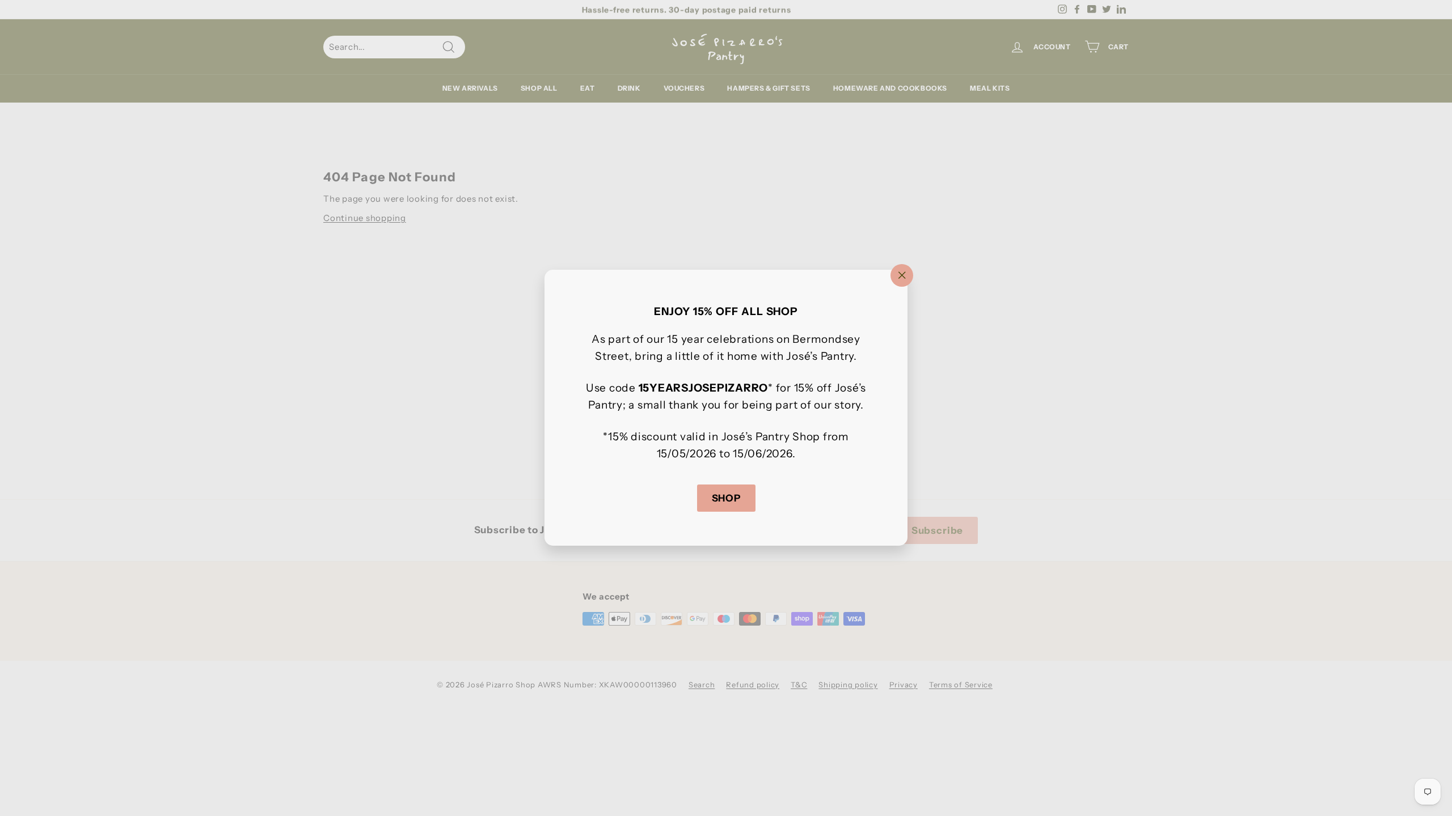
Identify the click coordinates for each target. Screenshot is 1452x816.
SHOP (726, 498)
